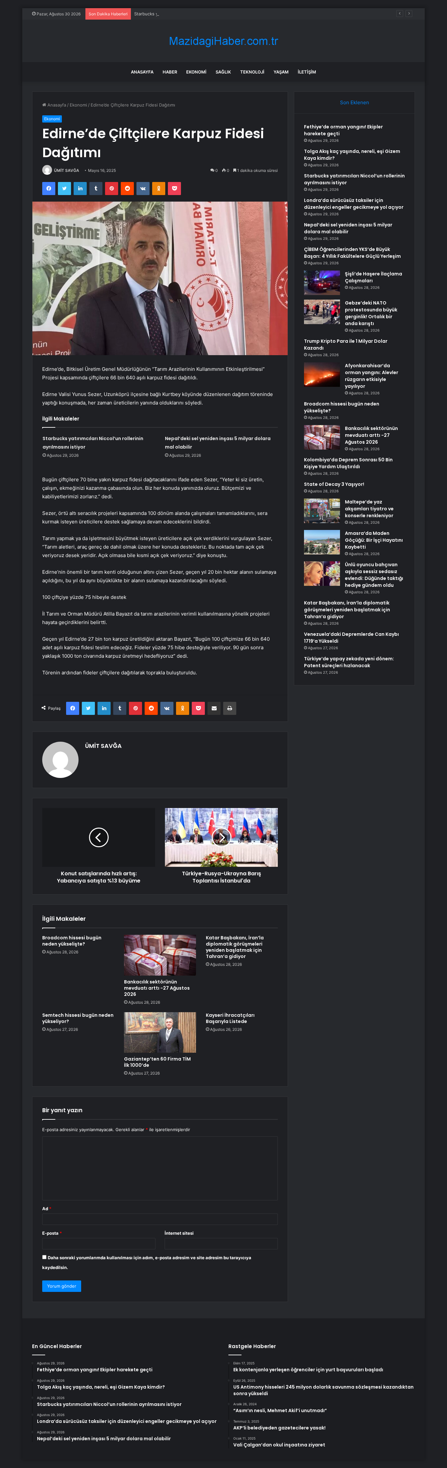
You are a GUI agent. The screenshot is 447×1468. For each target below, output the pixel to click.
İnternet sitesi (179, 1233)
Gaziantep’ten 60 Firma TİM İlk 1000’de (157, 1062)
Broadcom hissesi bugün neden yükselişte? (71, 940)
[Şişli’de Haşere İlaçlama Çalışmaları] (322, 283)
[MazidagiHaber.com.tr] (223, 41)
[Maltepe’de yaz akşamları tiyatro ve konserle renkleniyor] (322, 511)
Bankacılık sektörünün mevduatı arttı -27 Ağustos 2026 (157, 988)
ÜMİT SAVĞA (66, 170)
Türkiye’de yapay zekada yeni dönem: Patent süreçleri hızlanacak (349, 662)
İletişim (307, 71)
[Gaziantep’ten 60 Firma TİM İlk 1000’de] (160, 1032)
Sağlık (223, 71)
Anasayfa (142, 71)
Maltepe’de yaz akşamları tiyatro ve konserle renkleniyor (369, 509)
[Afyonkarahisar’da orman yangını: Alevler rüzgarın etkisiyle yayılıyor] (322, 374)
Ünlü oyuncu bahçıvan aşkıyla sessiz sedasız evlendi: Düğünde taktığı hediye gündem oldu (374, 574)
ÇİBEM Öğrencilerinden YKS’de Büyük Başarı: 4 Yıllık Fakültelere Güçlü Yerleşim (352, 252)
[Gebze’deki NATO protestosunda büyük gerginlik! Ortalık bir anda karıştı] (322, 312)
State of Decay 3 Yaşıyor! (334, 484)
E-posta (52, 1233)
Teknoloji (252, 71)
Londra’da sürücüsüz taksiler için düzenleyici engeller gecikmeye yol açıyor (353, 203)
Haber (170, 71)
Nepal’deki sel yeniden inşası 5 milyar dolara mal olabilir (348, 228)
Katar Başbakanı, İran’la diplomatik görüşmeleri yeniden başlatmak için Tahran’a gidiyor (235, 947)
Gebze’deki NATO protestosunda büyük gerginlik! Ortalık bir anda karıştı (371, 313)
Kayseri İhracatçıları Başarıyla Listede (230, 1018)
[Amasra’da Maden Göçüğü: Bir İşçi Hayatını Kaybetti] (322, 542)
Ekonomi (196, 71)
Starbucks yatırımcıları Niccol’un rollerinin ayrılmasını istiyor (193, 13)
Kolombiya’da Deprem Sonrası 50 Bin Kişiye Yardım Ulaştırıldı (348, 463)
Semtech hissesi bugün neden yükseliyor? (78, 1018)
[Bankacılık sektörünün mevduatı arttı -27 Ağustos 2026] (160, 955)
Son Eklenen (354, 102)
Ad (46, 1208)
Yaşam (281, 71)
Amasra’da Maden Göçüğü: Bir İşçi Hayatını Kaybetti (374, 540)
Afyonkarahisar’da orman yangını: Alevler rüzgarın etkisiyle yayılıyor (371, 375)
